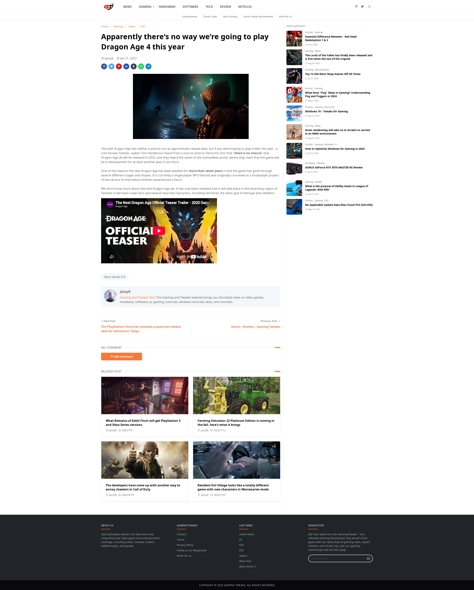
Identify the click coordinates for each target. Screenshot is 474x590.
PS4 (241, 545)
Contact (181, 534)
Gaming (319, 32)
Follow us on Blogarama (191, 550)
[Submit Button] (368, 558)
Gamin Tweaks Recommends (258, 16)
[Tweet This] (111, 66)
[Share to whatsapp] (141, 66)
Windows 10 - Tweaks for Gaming (326, 111)
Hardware (310, 163)
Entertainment (189, 16)
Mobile (318, 181)
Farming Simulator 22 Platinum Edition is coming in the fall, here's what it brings (236, 423)
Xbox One (245, 561)
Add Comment (123, 356)
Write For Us (285, 16)
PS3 (326, 200)
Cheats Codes (210, 16)
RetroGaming (322, 69)
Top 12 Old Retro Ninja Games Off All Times (332, 74)
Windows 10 (330, 144)
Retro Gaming (230, 16)
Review (320, 163)
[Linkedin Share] (126, 66)
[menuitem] (127, 6)
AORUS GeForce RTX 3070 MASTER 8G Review (334, 167)
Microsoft (329, 107)
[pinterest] (356, 6)
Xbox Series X (247, 566)
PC (240, 539)
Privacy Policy (185, 545)
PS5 (241, 550)
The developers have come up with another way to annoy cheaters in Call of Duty (143, 487)
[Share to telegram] (148, 66)
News (318, 51)
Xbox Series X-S (114, 277)
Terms (180, 539)
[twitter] (362, 6)
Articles (309, 32)
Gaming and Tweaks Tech (138, 297)
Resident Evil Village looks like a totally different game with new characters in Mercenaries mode (233, 487)
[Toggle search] (369, 6)
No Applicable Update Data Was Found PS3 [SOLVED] (339, 205)
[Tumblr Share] (134, 66)
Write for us (184, 555)
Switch (243, 555)
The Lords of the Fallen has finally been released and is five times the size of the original (338, 57)
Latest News (246, 534)
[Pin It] (119, 66)
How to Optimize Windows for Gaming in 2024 (335, 148)
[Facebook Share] (104, 66)
